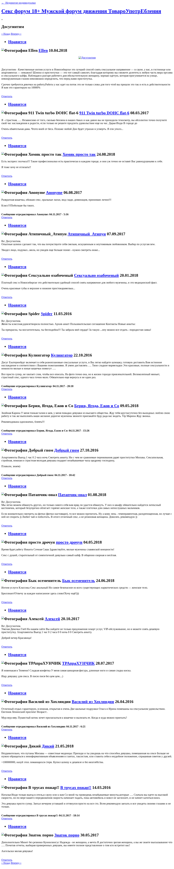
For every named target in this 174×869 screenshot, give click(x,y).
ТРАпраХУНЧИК (78, 663)
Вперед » (16, 33)
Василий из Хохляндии (93, 701)
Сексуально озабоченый (96, 275)
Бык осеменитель (78, 580)
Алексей (52, 619)
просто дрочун (69, 542)
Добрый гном (66, 450)
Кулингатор (62, 355)
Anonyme (54, 192)
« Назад (5, 33)
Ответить (6, 96)
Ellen (43, 50)
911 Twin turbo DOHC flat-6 (104, 113)
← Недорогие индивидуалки (18, 2)
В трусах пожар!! (75, 787)
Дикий (48, 746)
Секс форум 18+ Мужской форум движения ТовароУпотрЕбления (81, 11)
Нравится (17, 42)
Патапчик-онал (72, 494)
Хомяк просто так (79, 154)
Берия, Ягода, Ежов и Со (96, 406)
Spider (47, 314)
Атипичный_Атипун (87, 234)
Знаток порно (66, 835)
